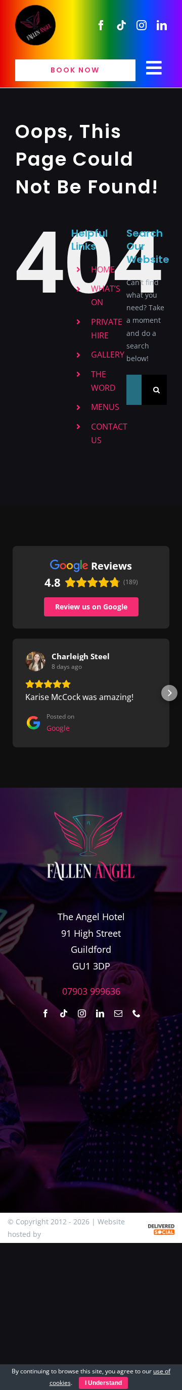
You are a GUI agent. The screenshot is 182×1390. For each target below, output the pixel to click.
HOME (103, 269)
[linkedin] (162, 25)
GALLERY (107, 354)
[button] (13, 693)
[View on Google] (35, 661)
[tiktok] (121, 25)
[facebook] (101, 25)
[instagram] (141, 25)
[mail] (118, 1013)
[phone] (136, 1013)
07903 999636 (91, 991)
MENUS (105, 406)
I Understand (103, 1382)
